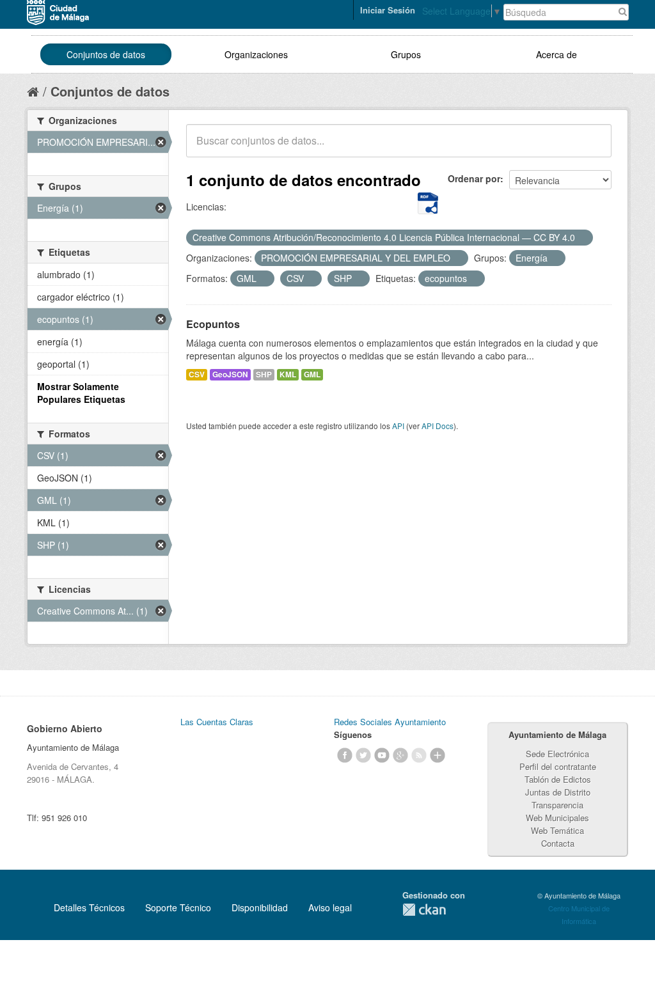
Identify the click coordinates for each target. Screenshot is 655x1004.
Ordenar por (474, 178)
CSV (197, 374)
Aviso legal (330, 907)
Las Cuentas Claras (216, 722)
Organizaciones (256, 54)
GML (312, 374)
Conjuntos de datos (106, 54)
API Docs (438, 425)
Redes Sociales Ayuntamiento (390, 722)
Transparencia (557, 805)
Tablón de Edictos (558, 779)
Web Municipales (557, 818)
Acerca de (556, 54)
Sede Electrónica (557, 754)
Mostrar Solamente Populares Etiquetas (81, 392)
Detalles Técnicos (89, 907)
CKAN (424, 909)
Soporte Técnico (178, 907)
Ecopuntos (213, 324)
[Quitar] (582, 238)
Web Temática (557, 830)
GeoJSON (230, 374)
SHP (264, 374)
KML (288, 374)
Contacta (557, 843)
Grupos (406, 54)
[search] (593, 147)
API (398, 425)
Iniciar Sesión (387, 10)
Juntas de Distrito (557, 792)
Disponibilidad (260, 907)
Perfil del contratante (557, 766)
